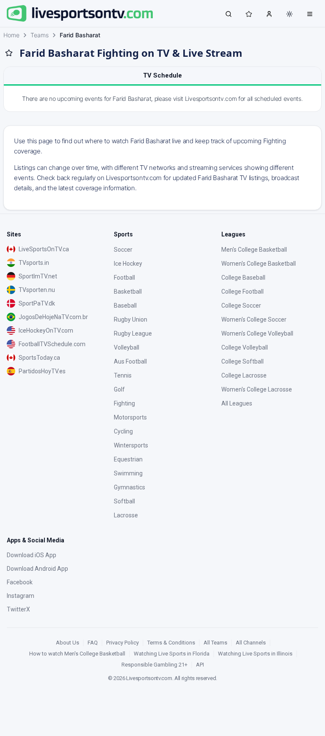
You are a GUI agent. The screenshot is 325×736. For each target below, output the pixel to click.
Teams (39, 35)
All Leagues (236, 403)
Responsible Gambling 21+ (154, 664)
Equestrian (128, 459)
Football (124, 277)
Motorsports (130, 417)
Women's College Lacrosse (256, 389)
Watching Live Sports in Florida (171, 653)
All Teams (215, 642)
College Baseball (243, 277)
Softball (124, 501)
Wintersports (131, 445)
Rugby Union (130, 319)
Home (11, 35)
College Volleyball (244, 347)
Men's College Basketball (254, 249)
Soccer (123, 249)
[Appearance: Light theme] (289, 14)
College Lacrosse (244, 375)
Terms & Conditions (171, 642)
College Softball (242, 361)
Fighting (124, 403)
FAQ (93, 642)
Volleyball (126, 347)
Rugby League (133, 333)
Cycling (123, 431)
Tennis (123, 375)
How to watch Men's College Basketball (77, 653)
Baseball (125, 305)
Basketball (128, 291)
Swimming (128, 473)
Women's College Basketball (258, 263)
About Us (67, 642)
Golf (119, 389)
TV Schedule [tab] (162, 75)
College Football (242, 291)
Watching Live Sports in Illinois (255, 653)
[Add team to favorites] (8, 52)
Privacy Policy (122, 642)
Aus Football (130, 361)
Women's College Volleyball (257, 333)
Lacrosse (126, 515)
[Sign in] (269, 13)
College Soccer (241, 305)
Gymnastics (129, 487)
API (200, 664)
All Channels (251, 642)
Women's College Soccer (253, 319)
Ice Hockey (128, 263)
